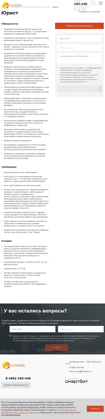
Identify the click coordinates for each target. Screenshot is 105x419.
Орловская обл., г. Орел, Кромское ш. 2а (83, 362)
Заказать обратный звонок (16, 385)
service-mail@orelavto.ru (81, 371)
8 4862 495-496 (18, 378)
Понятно (95, 408)
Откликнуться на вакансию (79, 26)
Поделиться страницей (89, 12)
